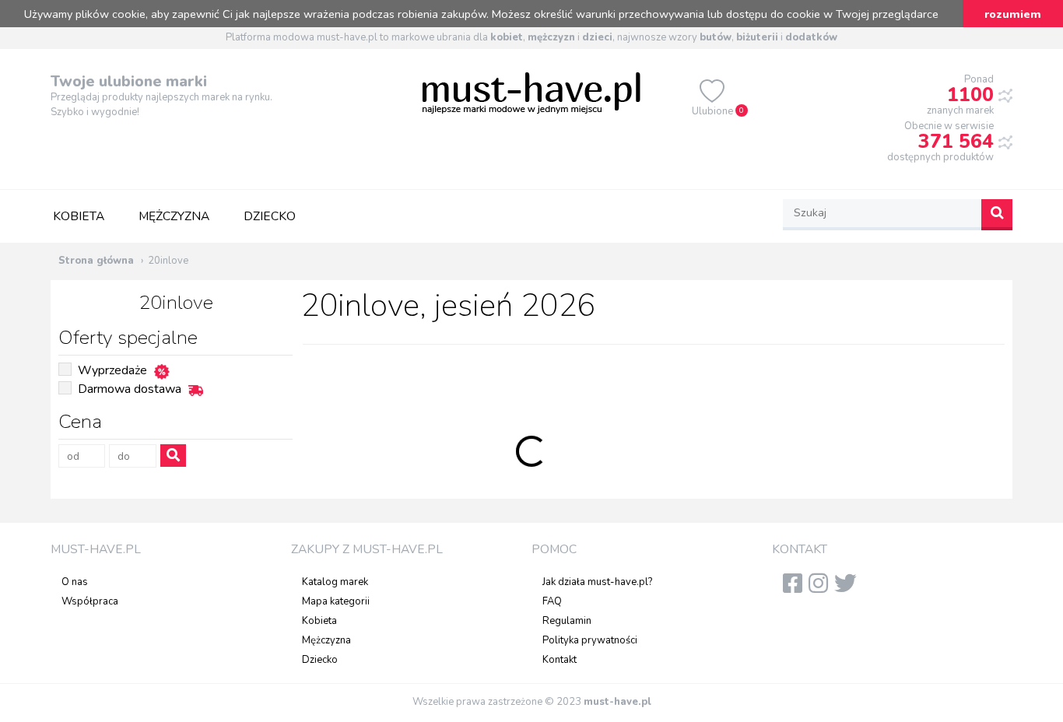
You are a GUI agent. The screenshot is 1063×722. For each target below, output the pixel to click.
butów (715, 37)
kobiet (506, 37)
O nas (74, 582)
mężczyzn (551, 37)
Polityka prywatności (589, 640)
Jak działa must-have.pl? (597, 582)
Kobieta (78, 216)
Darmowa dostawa (129, 389)
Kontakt (559, 660)
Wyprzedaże (112, 370)
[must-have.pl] (531, 92)
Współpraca (89, 601)
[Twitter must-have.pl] (848, 588)
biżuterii (757, 37)
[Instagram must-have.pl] (821, 588)
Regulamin (566, 621)
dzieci (597, 37)
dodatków (811, 37)
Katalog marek (335, 582)
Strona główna (96, 261)
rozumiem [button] (1012, 14)
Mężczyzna (174, 216)
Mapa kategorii (336, 601)
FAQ (552, 601)
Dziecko (270, 216)
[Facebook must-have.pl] (796, 588)
